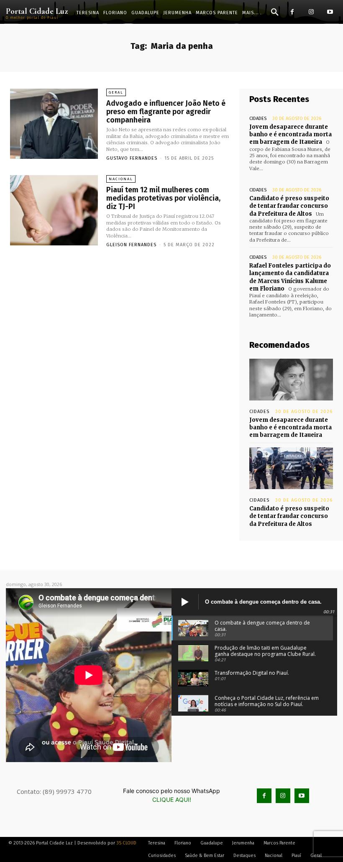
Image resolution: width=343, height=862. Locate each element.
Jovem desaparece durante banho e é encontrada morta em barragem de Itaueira (290, 134)
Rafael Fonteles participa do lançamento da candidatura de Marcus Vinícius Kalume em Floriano (290, 277)
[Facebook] (292, 12)
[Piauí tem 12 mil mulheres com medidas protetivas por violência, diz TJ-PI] (54, 210)
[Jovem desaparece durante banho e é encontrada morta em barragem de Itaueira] (291, 379)
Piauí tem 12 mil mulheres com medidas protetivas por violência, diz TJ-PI (163, 198)
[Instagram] (311, 12)
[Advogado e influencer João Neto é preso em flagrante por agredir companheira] (54, 124)
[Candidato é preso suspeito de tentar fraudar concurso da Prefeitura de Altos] (291, 468)
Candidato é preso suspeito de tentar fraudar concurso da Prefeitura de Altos (289, 206)
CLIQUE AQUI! (171, 799)
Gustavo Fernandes (131, 158)
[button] (275, 13)
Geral (116, 92)
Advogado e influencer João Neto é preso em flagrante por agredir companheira (165, 112)
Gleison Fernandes (131, 244)
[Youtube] (330, 12)
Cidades (257, 118)
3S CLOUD (126, 843)
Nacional (121, 179)
